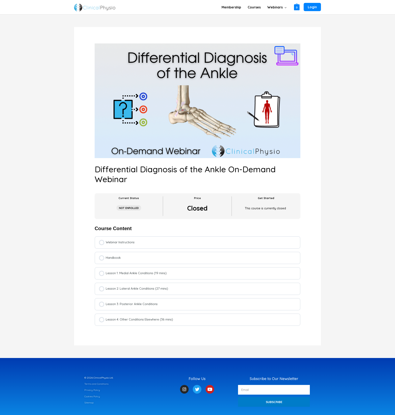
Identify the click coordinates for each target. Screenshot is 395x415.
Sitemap (89, 402)
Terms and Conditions (96, 383)
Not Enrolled (129, 208)
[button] (285, 7)
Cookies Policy (92, 396)
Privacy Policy (92, 390)
